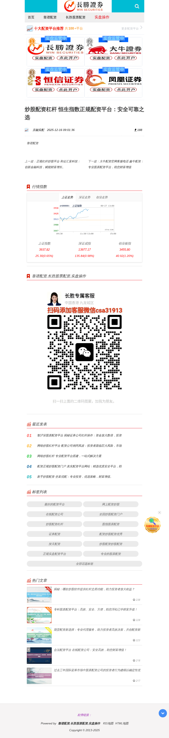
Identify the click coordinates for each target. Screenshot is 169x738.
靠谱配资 (50, 17)
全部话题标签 (84, 564)
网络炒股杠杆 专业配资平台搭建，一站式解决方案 (69, 456)
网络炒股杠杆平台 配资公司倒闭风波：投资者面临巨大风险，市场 (79, 445)
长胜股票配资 (76, 17)
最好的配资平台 (54, 504)
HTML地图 (121, 723)
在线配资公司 (54, 514)
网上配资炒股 (110, 504)
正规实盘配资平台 (54, 554)
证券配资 (54, 534)
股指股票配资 (110, 524)
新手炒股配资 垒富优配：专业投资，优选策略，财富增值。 (75, 476)
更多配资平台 (130, 28)
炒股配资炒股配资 (110, 544)
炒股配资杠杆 (54, 524)
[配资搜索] (137, 6)
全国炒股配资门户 (110, 514)
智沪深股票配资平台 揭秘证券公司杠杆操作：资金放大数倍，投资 (79, 435)
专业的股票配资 (111, 554)
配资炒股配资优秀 (110, 534)
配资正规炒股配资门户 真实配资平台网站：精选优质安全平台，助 (79, 466)
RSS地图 (108, 723)
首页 (31, 17)
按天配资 (54, 544)
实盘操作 (102, 16)
